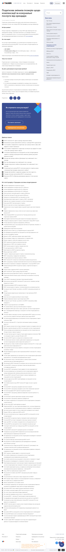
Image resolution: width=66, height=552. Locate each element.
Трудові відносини (50, 65)
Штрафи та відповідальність (53, 75)
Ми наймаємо (35, 541)
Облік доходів (49, 42)
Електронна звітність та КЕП (53, 36)
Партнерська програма (37, 534)
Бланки (17, 539)
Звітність (48, 53)
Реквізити (42, 3)
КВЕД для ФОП (50, 51)
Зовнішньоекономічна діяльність (54, 60)
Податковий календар (21, 534)
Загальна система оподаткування (54, 48)
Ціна (24, 3)
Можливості (30, 3)
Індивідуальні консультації (38, 536)
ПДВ (47, 72)
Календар (36, 3)
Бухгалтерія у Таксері (51, 27)
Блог (33, 539)
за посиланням (29, 36)
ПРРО (47, 62)
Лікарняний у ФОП (50, 70)
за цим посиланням (34, 55)
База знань (48, 18)
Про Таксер (49, 20)
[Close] (44, 544)
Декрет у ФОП (49, 67)
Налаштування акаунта (51, 33)
